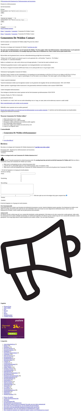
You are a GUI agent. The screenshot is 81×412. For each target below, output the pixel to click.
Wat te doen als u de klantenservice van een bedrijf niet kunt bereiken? (21, 405)
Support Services (8, 381)
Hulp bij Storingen (8, 355)
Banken (6, 345)
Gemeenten (14, 31)
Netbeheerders (7, 365)
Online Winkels (8, 367)
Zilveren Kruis (7, 306)
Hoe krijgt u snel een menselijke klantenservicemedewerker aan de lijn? (21, 407)
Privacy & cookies (8, 397)
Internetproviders (8, 360)
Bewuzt (6, 310)
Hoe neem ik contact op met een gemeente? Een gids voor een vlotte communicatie (24, 404)
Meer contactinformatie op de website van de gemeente (14, 103)
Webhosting (7, 393)
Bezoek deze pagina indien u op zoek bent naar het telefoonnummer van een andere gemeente (24, 110)
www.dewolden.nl (8, 140)
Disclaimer (6, 400)
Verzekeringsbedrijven (9, 390)
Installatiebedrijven (8, 358)
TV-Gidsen (6, 387)
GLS (5, 312)
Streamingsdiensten (8, 378)
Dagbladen (6, 347)
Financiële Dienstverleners (10, 353)
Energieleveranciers (9, 350)
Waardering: (4, 178)
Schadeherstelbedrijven (9, 377)
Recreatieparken (8, 374)
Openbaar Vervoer (8, 368)
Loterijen (6, 361)
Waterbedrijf (7, 391)
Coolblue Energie (8, 316)
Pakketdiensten (7, 371)
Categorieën (8, 31)
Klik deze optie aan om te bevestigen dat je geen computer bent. (49, 195)
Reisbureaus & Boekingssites (11, 375)
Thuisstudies (7, 385)
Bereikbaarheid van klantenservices (12, 402)
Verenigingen (7, 388)
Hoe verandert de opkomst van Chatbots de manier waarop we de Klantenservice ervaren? (26, 410)
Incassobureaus (7, 357)
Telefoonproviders (8, 384)
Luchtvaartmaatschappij (10, 364)
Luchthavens (7, 363)
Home (2, 31)
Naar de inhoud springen (7, 28)
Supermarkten (7, 380)
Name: (2, 173)
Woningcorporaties (8, 394)
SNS (5, 309)
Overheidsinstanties (9, 370)
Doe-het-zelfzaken (8, 348)
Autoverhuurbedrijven (9, 344)
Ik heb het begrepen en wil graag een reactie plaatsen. (15, 170)
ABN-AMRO (7, 308)
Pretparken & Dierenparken (11, 373)
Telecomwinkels (8, 383)
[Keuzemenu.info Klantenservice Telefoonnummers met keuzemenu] (18, 1)
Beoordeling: (4, 183)
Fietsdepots (6, 351)
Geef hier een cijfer (32, 47)
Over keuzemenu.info (9, 401)
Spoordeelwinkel (8, 315)
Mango (5, 313)
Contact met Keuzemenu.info (11, 398)
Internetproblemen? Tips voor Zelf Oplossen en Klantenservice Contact (21, 408)
